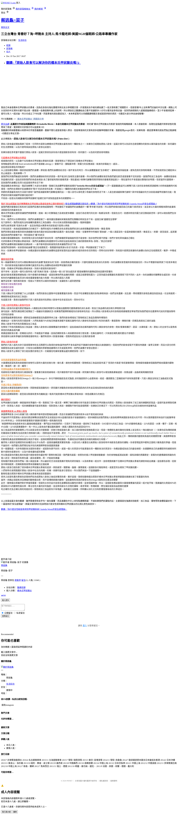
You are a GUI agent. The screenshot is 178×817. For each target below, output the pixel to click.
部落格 (9, 48)
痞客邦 (18, 580)
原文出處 (5, 124)
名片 (8, 52)
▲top (3, 595)
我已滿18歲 (6, 812)
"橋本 (19, 119)
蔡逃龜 (4, 565)
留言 (23, 580)
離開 (15, 812)
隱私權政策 (103, 781)
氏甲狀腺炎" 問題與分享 (33, 119)
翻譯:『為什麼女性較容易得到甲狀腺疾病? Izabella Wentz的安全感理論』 (123, 204)
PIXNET (69, 781)
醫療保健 (21, 587)
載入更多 (5, 600)
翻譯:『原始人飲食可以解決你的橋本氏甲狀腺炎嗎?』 (43, 62)
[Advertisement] (79, 85)
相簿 (8, 45)
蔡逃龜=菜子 (12, 20)
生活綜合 (22, 40)
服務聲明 (113, 781)
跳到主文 (5, 27)
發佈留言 (5, 616)
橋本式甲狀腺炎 (24, 591)
